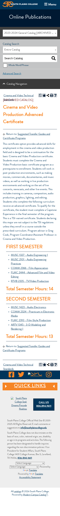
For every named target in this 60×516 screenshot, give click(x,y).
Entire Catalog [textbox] (12, 50)
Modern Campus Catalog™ (35, 495)
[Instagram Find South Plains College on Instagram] (49, 375)
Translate (33, 470)
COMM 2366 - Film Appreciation (29, 268)
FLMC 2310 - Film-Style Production (31, 320)
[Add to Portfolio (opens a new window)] (44, 95)
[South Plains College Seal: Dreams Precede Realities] (19, 404)
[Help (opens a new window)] (55, 95)
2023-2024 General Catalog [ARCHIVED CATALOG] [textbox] (30, 33)
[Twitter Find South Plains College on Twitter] (21, 375)
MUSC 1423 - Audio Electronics (28, 307)
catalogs (17, 492)
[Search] (53, 58)
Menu (49, 4)
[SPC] (35, 375)
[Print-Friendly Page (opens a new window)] (51, 95)
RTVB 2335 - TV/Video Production (30, 281)
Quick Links (24, 386)
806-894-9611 (25, 458)
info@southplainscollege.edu (33, 428)
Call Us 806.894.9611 (43, 404)
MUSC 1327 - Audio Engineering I (29, 255)
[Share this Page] (47, 95)
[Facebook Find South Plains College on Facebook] (11, 375)
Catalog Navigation (17, 84)
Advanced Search (12, 73)
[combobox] (30, 33)
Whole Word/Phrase (18, 65)
